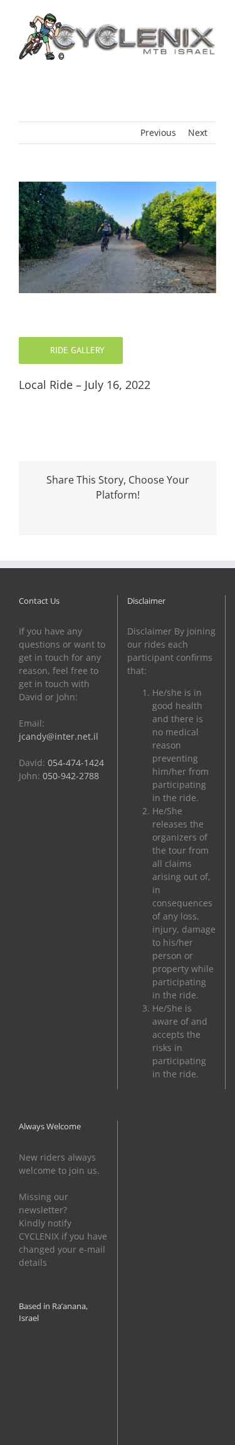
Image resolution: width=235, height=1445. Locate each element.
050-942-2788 (71, 776)
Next (197, 132)
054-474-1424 (76, 763)
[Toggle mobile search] (189, 68)
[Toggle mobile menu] (211, 68)
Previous (158, 132)
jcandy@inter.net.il (58, 736)
